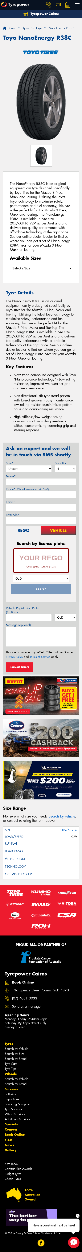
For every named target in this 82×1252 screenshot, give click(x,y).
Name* (11, 476)
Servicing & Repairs (17, 1104)
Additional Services (17, 1119)
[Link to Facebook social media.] (41, 1243)
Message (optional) (18, 625)
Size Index (11, 1164)
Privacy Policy (14, 657)
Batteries (10, 1094)
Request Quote (19, 667)
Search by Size (14, 1054)
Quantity (60, 463)
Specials (11, 1124)
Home (10, 28)
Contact (11, 1129)
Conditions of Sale (50, 1233)
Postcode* (12, 515)
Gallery (10, 1150)
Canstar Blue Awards (18, 1169)
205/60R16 (68, 830)
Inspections (12, 1099)
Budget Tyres (13, 1174)
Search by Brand (16, 1059)
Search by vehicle (62, 816)
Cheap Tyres (13, 1179)
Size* (9, 463)
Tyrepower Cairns (44, 14)
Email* (10, 502)
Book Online (15, 1134)
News (9, 1145)
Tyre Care (11, 1064)
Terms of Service (40, 657)
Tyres (9, 1044)
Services (11, 1089)
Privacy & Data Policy (27, 1233)
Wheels (11, 1074)
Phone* (27, 489)
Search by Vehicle (16, 1049)
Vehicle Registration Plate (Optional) (22, 610)
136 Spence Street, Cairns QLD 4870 (40, 990)
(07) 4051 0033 (24, 998)
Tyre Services (13, 1109)
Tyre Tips (10, 1069)
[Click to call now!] (48, 5)
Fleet (8, 1140)
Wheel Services (15, 1114)
